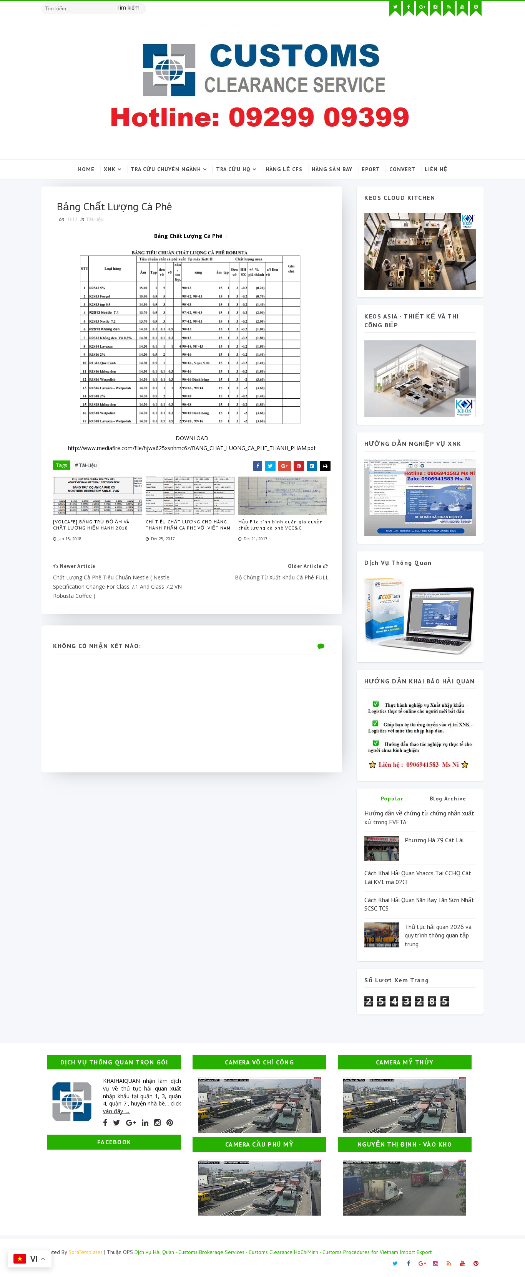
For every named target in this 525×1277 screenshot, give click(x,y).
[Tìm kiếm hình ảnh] (143, 5)
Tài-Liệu (95, 219)
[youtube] (462, 8)
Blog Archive (448, 798)
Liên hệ (436, 169)
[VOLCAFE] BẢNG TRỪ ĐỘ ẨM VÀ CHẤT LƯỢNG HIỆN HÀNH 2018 (91, 525)
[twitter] (395, 8)
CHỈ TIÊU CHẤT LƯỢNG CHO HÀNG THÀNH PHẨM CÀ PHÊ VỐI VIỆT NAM (188, 525)
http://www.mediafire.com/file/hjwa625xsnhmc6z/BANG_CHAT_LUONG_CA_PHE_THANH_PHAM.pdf (192, 448)
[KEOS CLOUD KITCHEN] (420, 250)
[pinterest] (476, 8)
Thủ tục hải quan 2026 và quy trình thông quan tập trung (438, 935)
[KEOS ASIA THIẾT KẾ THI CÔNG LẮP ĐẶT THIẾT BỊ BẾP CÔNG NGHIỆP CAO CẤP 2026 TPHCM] (420, 378)
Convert (402, 169)
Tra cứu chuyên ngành (166, 169)
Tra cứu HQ (233, 169)
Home (86, 169)
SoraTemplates (85, 1252)
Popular (392, 798)
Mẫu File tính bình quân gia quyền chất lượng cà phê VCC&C (280, 525)
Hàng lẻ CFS (284, 169)
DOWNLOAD (192, 438)
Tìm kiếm (128, 7)
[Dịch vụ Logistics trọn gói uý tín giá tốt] (420, 496)
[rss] (449, 8)
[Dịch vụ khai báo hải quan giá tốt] (420, 615)
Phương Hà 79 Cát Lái (434, 840)
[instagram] (435, 8)
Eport (371, 169)
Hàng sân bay (332, 169)
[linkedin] (145, 1123)
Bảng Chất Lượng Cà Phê (188, 235)
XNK (110, 169)
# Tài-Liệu (86, 465)
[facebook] (408, 8)
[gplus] (422, 8)
